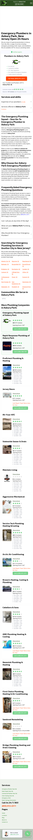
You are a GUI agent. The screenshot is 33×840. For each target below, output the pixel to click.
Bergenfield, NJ (16, 264)
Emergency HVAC (6, 798)
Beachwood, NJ (26, 261)
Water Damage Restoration (9, 800)
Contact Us (5, 822)
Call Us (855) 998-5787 (20, 352)
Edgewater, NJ (5, 287)
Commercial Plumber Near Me (9, 793)
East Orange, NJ (5, 282)
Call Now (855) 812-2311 (16, 79)
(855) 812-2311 (25, 214)
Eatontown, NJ (26, 282)
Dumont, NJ (25, 277)
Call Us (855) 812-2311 (20, 329)
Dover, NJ (14, 277)
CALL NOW (20, 4)
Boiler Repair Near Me (7, 791)
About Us (4, 820)
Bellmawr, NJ (5, 264)
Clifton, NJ (25, 272)
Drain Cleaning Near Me (8, 795)
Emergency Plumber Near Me (9, 789)
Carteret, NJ (4, 272)
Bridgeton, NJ (5, 269)
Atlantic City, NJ (5, 261)
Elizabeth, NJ (15, 287)
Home (3, 813)
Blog (3, 817)
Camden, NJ (25, 269)
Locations (4, 815)
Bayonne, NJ (15, 261)
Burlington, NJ (16, 269)
